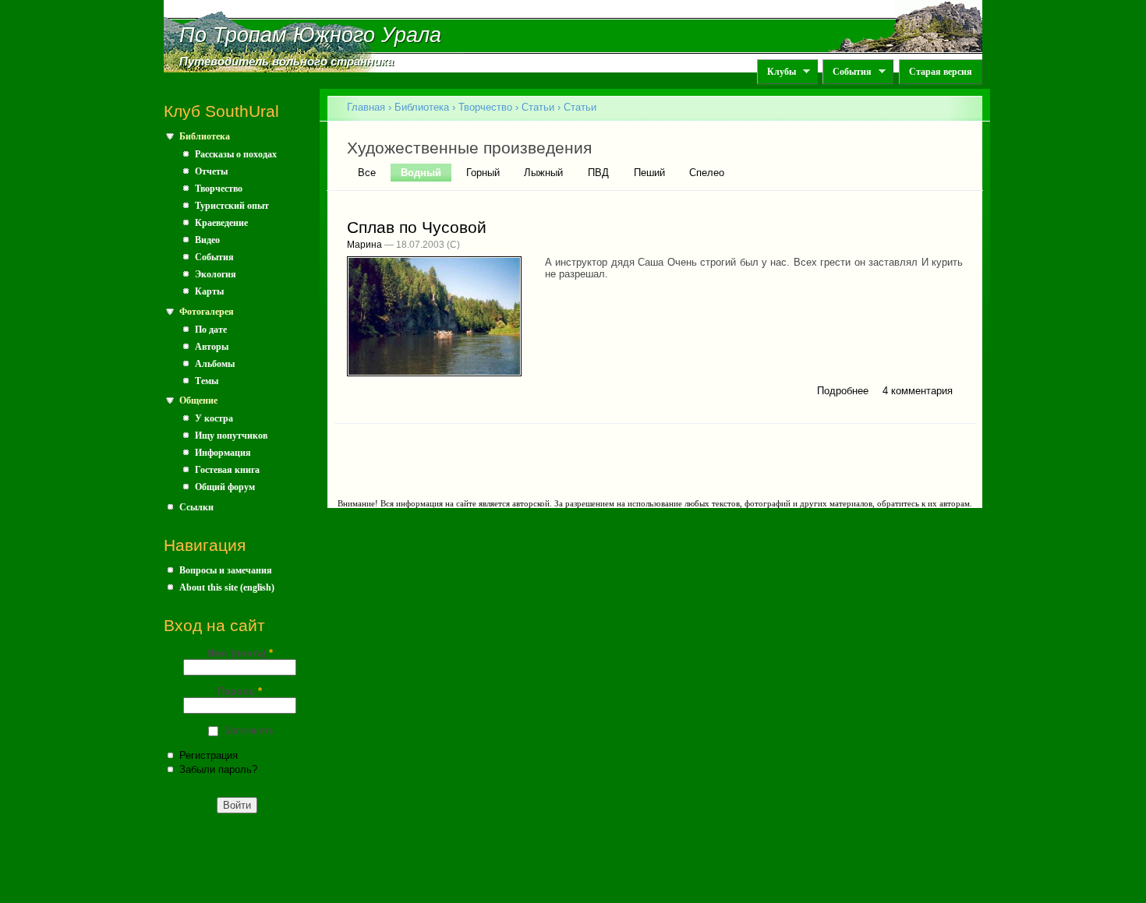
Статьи (538, 107)
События (847, 72)
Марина (364, 244)
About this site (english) (226, 587)
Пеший (649, 172)
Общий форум (225, 486)
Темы (206, 381)
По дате (211, 329)
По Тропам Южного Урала (310, 35)
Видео (207, 240)
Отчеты (211, 171)
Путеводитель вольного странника (286, 61)
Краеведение (221, 222)
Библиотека (204, 136)
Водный (426, 172)
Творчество (218, 188)
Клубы (776, 72)
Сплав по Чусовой (416, 227)
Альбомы (215, 363)
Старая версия (940, 71)
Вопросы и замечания (225, 570)
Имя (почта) (240, 653)
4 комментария (917, 391)
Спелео (706, 172)
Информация (223, 452)
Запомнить (249, 730)
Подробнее (842, 391)
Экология (215, 274)
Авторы (211, 346)
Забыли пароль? (218, 769)
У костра (214, 418)
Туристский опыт (232, 205)
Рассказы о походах (236, 154)
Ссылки (196, 507)
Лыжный (543, 172)
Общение (198, 400)
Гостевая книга (227, 469)
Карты (209, 291)
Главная (366, 107)
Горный (483, 172)
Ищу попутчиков (231, 435)
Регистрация (208, 755)
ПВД (598, 172)
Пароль (240, 691)
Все (367, 172)
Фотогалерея (206, 311)
